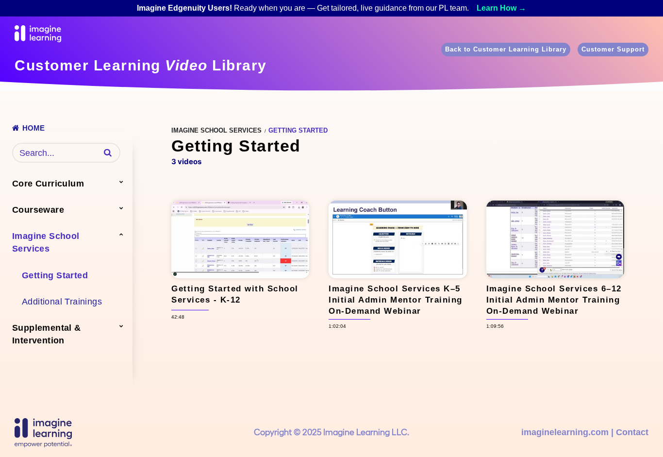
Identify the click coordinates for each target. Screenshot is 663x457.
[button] (107, 152)
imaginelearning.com (565, 432)
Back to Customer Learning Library (505, 49)
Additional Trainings (62, 301)
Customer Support (613, 49)
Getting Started (55, 275)
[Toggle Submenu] (121, 181)
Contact (632, 432)
